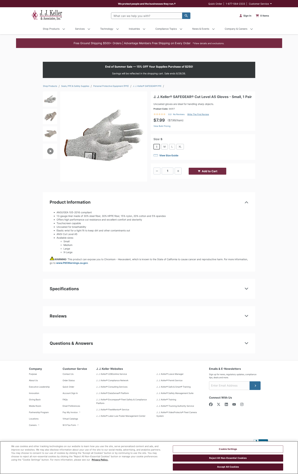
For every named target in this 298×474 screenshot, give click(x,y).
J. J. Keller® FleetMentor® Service (112, 409)
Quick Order (215, 3)
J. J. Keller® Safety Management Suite (174, 393)
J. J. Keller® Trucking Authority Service (175, 406)
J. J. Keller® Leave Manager (169, 374)
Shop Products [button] (51, 28)
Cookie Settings (228, 449)
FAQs (65, 399)
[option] (50, 100)
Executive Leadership (39, 387)
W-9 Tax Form (69, 425)
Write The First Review (198, 114)
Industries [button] (134, 28)
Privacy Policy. (100, 459)
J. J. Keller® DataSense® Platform (112, 393)
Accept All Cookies (228, 466)
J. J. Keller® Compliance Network (112, 380)
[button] (149, 43)
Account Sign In (70, 393)
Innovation (34, 393)
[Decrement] (156, 171)
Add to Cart (209, 171)
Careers (33, 425)
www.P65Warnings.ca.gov (72, 262)
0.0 (170, 114)
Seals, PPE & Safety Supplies (75, 86)
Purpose (33, 374)
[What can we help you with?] (186, 15)
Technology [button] (106, 28)
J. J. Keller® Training (166, 399)
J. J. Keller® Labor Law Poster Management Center (120, 416)
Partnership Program (39, 412)
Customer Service (259, 3)
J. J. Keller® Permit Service (169, 380)
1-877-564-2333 (235, 3)
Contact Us (68, 374)
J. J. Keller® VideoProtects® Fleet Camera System (176, 414)
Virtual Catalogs (70, 419)
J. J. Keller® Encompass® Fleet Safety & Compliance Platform (121, 401)
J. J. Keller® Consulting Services (111, 387)
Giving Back (35, 399)
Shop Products (50, 86)
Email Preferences (71, 406)
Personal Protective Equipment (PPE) (111, 86)
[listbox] (50, 134)
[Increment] (178, 171)
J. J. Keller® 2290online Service (111, 374)
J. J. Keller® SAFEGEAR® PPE (147, 86)
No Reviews (179, 114)
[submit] (255, 385)
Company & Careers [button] (236, 28)
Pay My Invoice (70, 412)
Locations (33, 419)
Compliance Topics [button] (166, 28)
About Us (33, 380)
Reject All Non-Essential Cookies (228, 458)
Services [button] (80, 28)
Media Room (35, 406)
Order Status (69, 380)
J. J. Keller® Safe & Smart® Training (173, 387)
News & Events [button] (200, 28)
